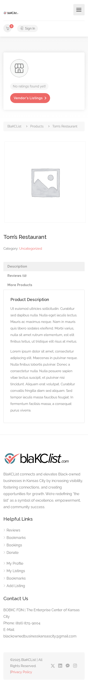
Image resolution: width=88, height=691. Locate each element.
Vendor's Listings (28, 98)
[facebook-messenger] (67, 666)
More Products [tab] (19, 285)
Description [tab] (17, 266)
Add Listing (16, 586)
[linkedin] (60, 666)
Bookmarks (16, 538)
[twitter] (53, 666)
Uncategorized (30, 249)
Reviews (13, 530)
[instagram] (75, 666)
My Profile (15, 563)
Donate (13, 552)
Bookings (14, 545)
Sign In (29, 28)
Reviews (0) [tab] (16, 276)
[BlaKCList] (11, 13)
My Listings (16, 571)
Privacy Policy (21, 672)
